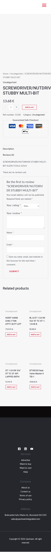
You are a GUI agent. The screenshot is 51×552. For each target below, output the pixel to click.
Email (10, 245)
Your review (14, 213)
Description (8, 148)
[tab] (25, 149)
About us (25, 488)
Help (25, 472)
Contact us (25, 492)
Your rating (14, 205)
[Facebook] (19, 448)
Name (10, 233)
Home (5, 74)
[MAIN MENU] (44, 5)
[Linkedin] (25, 448)
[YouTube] (31, 448)
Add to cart (29, 107)
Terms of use (25, 496)
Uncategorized (16, 74)
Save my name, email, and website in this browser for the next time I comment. (25, 261)
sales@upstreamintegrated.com (25, 519)
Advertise (25, 460)
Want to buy (25, 464)
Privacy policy (25, 499)
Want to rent (25, 468)
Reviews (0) (8, 155)
